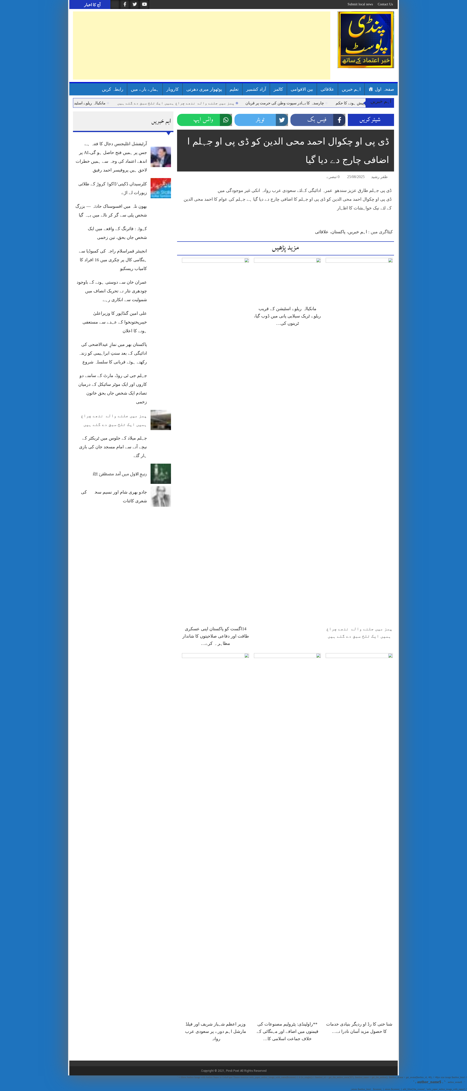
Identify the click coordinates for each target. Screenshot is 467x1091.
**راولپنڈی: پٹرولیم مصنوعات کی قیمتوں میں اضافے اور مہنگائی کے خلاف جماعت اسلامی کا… (287, 1031)
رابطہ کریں (112, 89)
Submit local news (360, 4)
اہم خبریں (351, 89)
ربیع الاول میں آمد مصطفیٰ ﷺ (120, 473)
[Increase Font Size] (188, 177)
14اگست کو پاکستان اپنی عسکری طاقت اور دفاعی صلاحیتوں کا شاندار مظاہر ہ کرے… (215, 636)
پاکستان (338, 231)
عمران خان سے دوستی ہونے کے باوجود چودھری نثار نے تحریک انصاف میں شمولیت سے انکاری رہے (112, 291)
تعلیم (234, 89)
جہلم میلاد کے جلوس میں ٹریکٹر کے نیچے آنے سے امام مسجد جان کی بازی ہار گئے (113, 447)
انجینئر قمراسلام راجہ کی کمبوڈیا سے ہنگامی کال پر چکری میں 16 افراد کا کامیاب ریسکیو (113, 260)
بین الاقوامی (302, 89)
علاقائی (327, 89)
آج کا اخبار (91, 4)
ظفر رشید (379, 177)
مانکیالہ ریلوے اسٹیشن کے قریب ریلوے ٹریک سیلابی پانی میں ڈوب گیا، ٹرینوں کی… (287, 316)
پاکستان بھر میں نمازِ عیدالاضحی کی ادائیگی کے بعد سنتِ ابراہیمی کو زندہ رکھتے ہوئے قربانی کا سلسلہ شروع (112, 353)
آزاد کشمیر (256, 89)
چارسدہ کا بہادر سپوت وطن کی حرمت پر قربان (316, 103)
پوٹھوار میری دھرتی (204, 89)
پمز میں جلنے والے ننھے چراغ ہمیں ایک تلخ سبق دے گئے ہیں (207, 103)
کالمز (278, 89)
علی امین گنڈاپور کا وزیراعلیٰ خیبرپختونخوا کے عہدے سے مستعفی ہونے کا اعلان (114, 322)
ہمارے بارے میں (145, 89)
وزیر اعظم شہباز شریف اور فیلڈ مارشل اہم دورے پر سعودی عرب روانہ (215, 1031)
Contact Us (385, 4)
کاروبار (172, 89)
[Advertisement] (201, 45)
